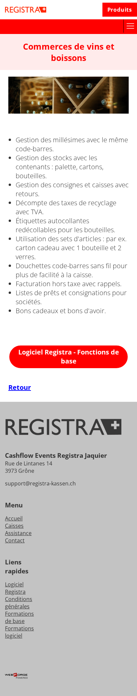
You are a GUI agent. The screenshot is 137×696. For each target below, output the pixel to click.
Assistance (18, 533)
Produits (119, 9)
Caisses (14, 525)
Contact (15, 540)
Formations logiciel (19, 632)
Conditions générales (18, 602)
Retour (19, 387)
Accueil (14, 518)
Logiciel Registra (15, 588)
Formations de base (19, 617)
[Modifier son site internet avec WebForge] (68, 676)
